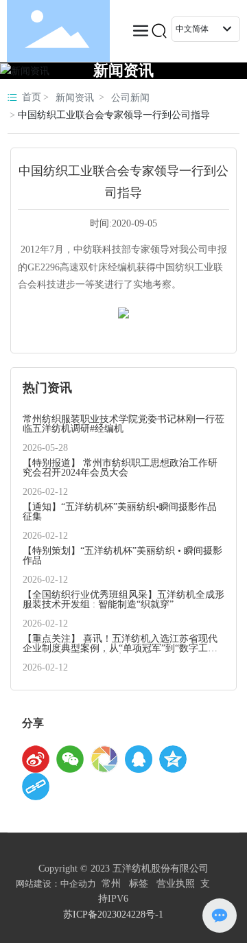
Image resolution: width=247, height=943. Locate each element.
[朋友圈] (104, 759)
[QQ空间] (173, 759)
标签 (138, 883)
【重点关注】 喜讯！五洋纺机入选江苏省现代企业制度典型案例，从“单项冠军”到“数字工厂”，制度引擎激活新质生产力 (120, 648)
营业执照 (175, 883)
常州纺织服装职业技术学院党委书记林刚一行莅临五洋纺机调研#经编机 (123, 424)
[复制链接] (35, 786)
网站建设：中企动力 (56, 883)
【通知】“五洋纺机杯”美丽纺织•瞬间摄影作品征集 (120, 512)
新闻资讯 (123, 70)
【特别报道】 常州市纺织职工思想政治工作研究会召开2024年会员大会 (120, 468)
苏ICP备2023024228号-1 (113, 914)
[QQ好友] (138, 759)
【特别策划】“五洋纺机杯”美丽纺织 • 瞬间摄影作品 (122, 556)
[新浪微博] (35, 759)
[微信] (70, 759)
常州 (111, 883)
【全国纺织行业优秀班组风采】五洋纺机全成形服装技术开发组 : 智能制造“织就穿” (123, 599)
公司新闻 (130, 98)
